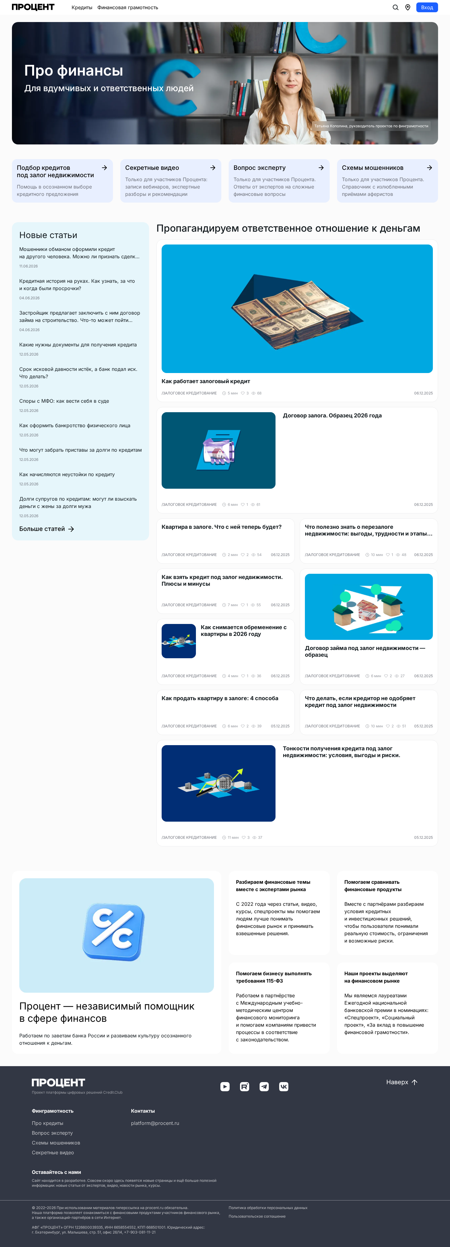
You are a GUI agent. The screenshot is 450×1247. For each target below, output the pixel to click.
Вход (427, 7)
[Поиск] (395, 7)
